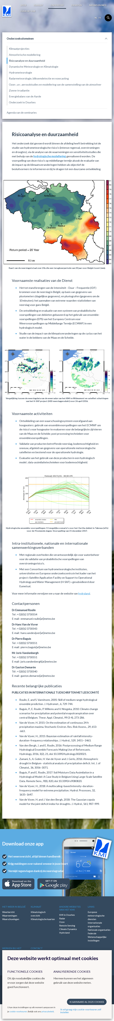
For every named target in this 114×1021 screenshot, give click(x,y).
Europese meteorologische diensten (96, 915)
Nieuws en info (97, 5)
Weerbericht (8, 912)
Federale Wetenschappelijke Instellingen (97, 937)
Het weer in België (14, 906)
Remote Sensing (67, 925)
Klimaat (38, 5)
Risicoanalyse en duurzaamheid (27, 60)
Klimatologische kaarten (43, 919)
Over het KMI (27, 11)
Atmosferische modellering (24, 54)
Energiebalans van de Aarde (25, 96)
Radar (62, 918)
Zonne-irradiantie (19, 90)
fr (100, 18)
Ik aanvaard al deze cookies (86, 1002)
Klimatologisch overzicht (38, 914)
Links (91, 906)
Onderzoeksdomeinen (20, 38)
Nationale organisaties (99, 929)
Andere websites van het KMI (70, 908)
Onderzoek (57, 5)
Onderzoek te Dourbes (22, 102)
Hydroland (64, 932)
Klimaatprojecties (19, 48)
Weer (23, 5)
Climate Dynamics (68, 929)
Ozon (62, 922)
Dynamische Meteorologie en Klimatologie (33, 66)
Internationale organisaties (95, 924)
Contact (37, 948)
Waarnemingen (9, 915)
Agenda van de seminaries (22, 112)
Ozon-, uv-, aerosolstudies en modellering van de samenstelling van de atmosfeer (55, 84)
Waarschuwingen (10, 919)
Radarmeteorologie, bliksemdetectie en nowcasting (39, 78)
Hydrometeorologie (20, 72)
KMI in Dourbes (67, 915)
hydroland (84, 593)
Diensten (76, 5)
